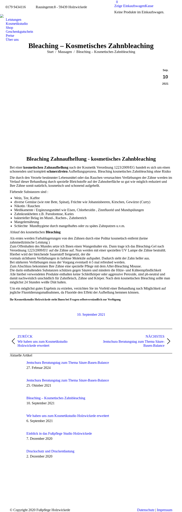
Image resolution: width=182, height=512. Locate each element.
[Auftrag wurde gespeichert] (16, 367)
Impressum (164, 510)
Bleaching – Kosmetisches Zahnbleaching (55, 398)
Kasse (149, 6)
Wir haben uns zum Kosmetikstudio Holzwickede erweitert (67, 416)
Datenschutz (145, 510)
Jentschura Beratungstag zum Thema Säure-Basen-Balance (67, 362)
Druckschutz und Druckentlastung (50, 451)
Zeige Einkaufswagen (129, 6)
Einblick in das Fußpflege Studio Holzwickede (59, 433)
